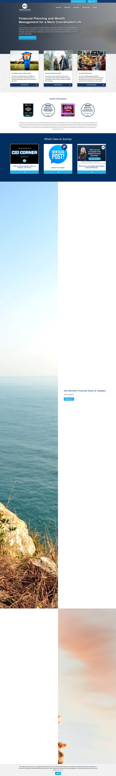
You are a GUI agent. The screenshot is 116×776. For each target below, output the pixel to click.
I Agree (58, 773)
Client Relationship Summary (79, 1)
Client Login (93, 1)
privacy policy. (60, 770)
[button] (58, 7)
